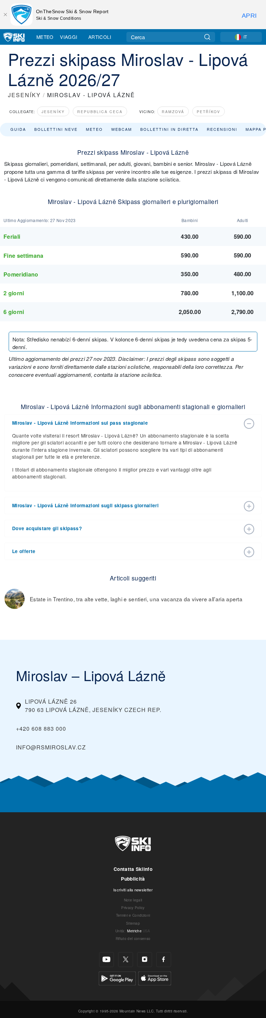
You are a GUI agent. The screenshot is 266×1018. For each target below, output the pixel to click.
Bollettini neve (56, 129)
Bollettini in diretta (169, 129)
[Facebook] (163, 959)
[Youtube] (106, 959)
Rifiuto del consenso (133, 938)
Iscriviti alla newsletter (133, 889)
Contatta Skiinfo (133, 869)
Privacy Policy (132, 907)
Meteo (45, 36)
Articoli (100, 36)
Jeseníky (53, 111)
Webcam (121, 129)
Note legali (133, 899)
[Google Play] (117, 977)
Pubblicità (133, 878)
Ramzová (173, 111)
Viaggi (68, 36)
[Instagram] (144, 959)
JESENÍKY (24, 95)
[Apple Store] (154, 977)
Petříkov (208, 111)
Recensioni (222, 129)
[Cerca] (207, 37)
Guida (18, 129)
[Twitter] (125, 959)
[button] (126, 423)
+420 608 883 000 (41, 728)
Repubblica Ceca (100, 111)
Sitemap (133, 923)
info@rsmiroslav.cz (51, 747)
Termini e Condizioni (133, 915)
